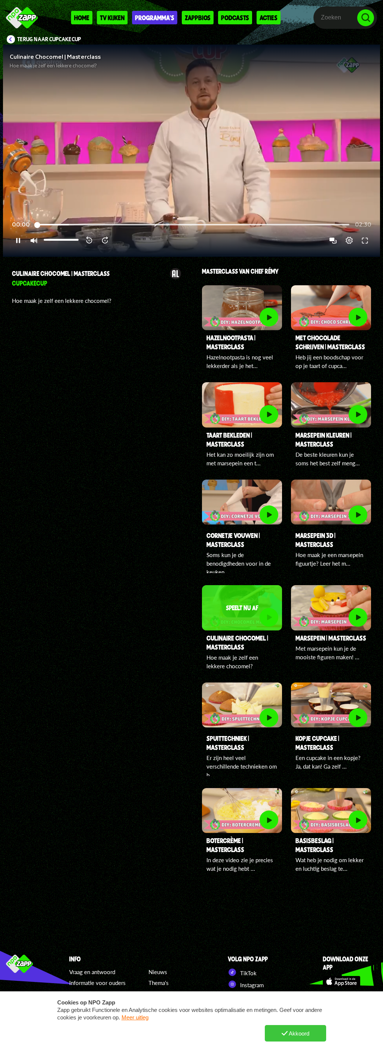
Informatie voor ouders (97, 982)
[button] (191, 151)
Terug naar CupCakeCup (49, 39)
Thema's (158, 982)
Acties (269, 17)
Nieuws (157, 972)
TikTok (248, 973)
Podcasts (235, 17)
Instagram (251, 985)
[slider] (192, 225)
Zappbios (198, 17)
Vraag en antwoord (92, 972)
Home (81, 17)
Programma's (154, 17)
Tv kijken (112, 17)
